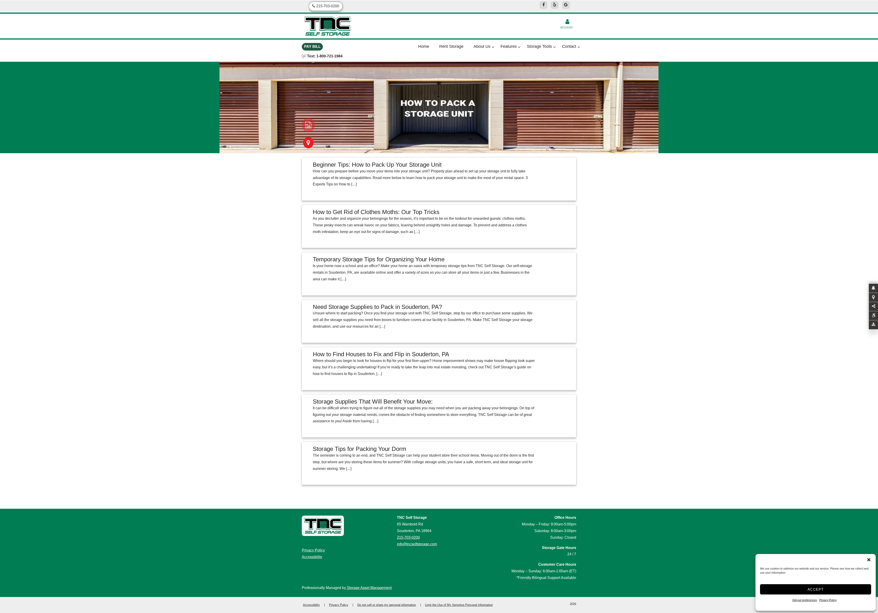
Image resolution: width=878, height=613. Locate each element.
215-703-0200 (408, 537)
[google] (565, 5)
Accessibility (312, 557)
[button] (869, 559)
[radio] (308, 125)
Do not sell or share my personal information (386, 605)
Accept (816, 589)
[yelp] (554, 5)
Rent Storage (451, 46)
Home (423, 46)
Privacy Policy (828, 600)
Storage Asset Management (369, 588)
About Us (482, 46)
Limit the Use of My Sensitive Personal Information (459, 605)
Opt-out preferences (804, 600)
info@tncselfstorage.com (417, 544)
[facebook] (543, 5)
